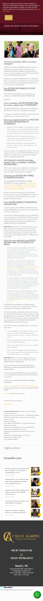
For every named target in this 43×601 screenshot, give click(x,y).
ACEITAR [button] (8, 17)
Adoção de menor (8, 404)
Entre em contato (8, 386)
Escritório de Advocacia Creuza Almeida (27, 386)
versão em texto (26, 299)
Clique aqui (7, 393)
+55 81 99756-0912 (21, 558)
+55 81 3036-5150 (21, 550)
